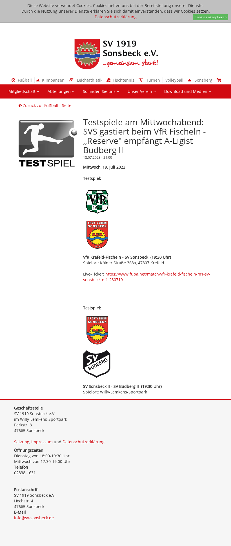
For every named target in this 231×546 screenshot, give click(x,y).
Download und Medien (186, 91)
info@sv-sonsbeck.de (34, 517)
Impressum (42, 441)
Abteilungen (60, 91)
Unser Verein (140, 91)
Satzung (21, 441)
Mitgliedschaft (22, 91)
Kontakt (16, 105)
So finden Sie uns (100, 91)
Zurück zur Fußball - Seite (46, 105)
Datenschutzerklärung (116, 16)
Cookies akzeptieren (210, 17)
